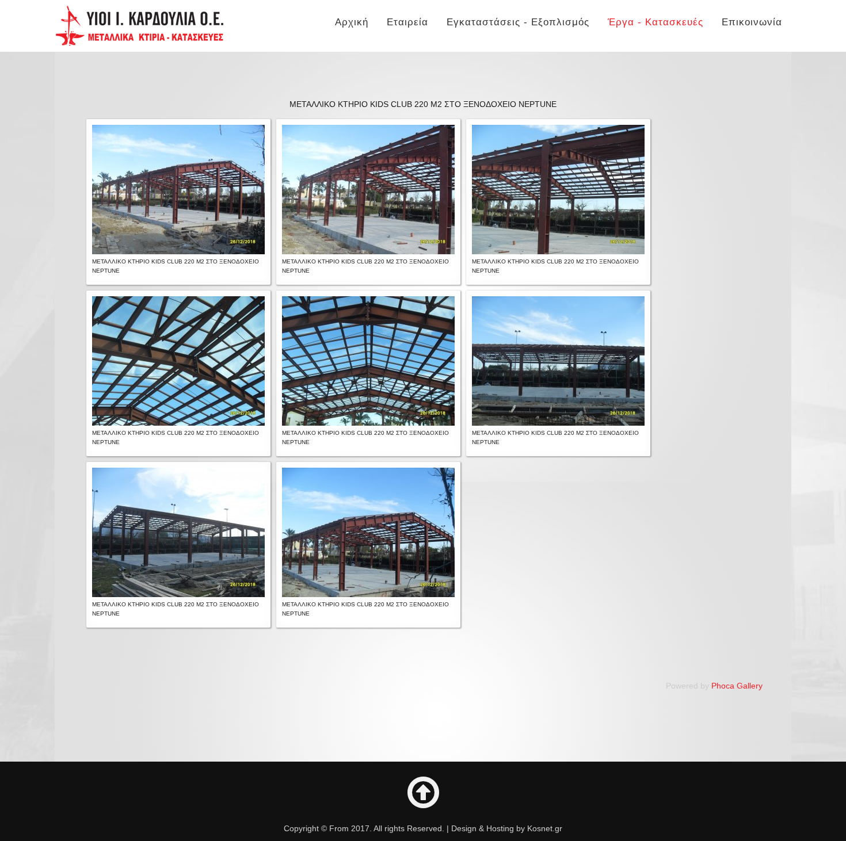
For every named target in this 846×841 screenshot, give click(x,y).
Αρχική (351, 22)
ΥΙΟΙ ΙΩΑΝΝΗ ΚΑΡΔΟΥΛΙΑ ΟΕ (139, 26)
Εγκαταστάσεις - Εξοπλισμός (518, 22)
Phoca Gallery (737, 685)
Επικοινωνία (752, 22)
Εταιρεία (407, 22)
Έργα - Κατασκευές (655, 22)
